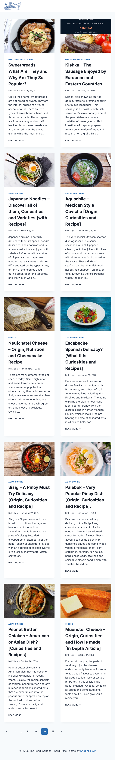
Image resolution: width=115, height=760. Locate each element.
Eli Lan (14, 90)
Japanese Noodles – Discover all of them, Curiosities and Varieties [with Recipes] (29, 211)
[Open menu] (108, 6)
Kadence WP (88, 750)
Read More (16, 140)
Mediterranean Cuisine (21, 59)
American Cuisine (74, 193)
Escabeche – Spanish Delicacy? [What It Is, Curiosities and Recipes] (84, 356)
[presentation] (29, 36)
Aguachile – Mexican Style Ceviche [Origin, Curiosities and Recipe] (81, 211)
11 (53, 731)
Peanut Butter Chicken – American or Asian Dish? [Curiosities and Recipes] (28, 642)
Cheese (12, 337)
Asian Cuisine (15, 193)
